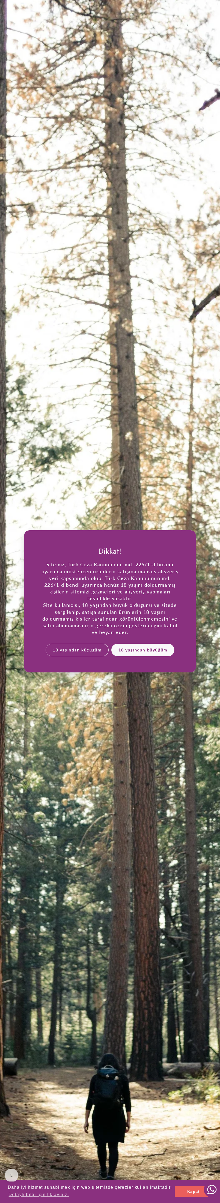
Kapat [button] (193, 1191)
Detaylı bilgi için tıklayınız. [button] (39, 1194)
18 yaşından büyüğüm (142, 650)
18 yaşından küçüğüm (77, 650)
